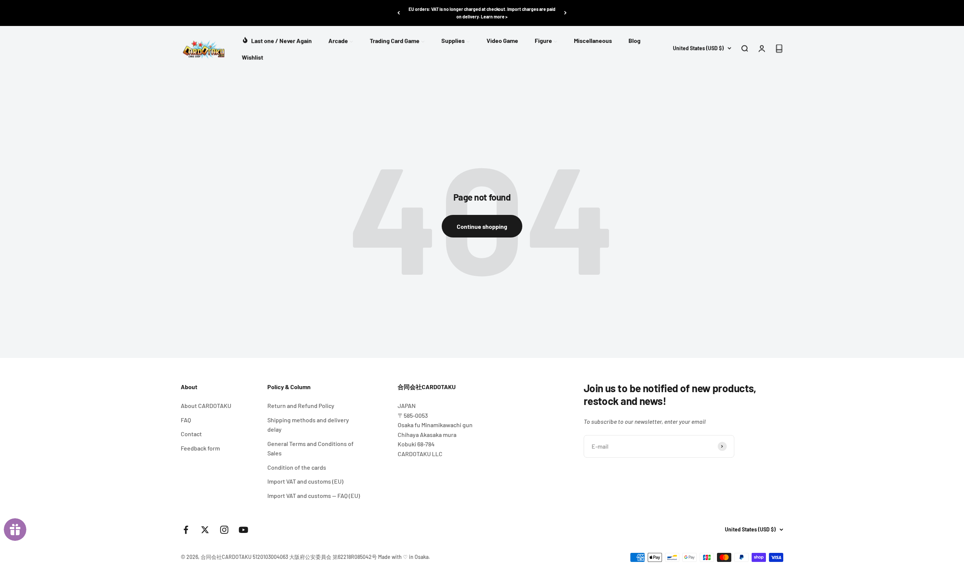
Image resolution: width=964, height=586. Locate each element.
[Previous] (398, 13)
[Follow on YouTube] (243, 530)
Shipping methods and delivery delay (308, 424)
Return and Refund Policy (300, 405)
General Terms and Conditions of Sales (310, 448)
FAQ (186, 419)
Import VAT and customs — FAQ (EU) (313, 495)
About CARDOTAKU (206, 405)
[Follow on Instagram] (224, 530)
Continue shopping (482, 226)
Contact (191, 433)
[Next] (565, 13)
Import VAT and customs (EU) (305, 481)
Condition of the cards (296, 467)
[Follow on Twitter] (205, 530)
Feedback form (200, 448)
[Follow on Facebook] (186, 530)
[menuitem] (277, 39)
